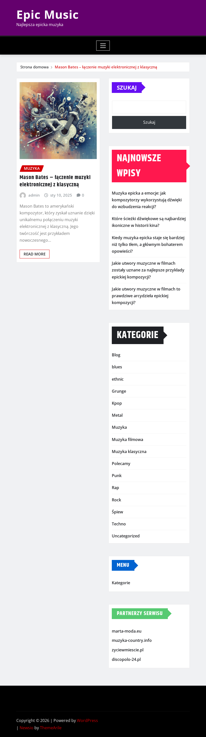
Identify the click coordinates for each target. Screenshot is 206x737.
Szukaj (127, 87)
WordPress (87, 720)
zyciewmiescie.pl (127, 650)
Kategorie (121, 582)
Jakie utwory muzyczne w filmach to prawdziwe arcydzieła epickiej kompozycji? (146, 295)
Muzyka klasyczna (129, 451)
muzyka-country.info (132, 640)
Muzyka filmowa (127, 439)
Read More (34, 253)
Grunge (119, 391)
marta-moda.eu (126, 631)
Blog (116, 355)
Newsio (26, 727)
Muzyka (119, 427)
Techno (119, 524)
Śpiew (117, 512)
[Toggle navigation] (103, 46)
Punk (117, 475)
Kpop (117, 403)
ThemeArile (51, 727)
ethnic (118, 379)
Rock (116, 500)
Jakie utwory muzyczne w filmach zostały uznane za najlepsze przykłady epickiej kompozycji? (148, 269)
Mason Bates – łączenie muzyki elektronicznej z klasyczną (106, 66)
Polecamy (121, 463)
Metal (117, 415)
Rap (115, 487)
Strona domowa (34, 66)
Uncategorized (126, 536)
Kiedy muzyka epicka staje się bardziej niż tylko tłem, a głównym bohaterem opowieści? (148, 244)
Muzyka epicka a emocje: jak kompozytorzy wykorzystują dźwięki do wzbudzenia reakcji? (147, 199)
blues (117, 367)
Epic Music (47, 14)
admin (34, 195)
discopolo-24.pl (126, 659)
